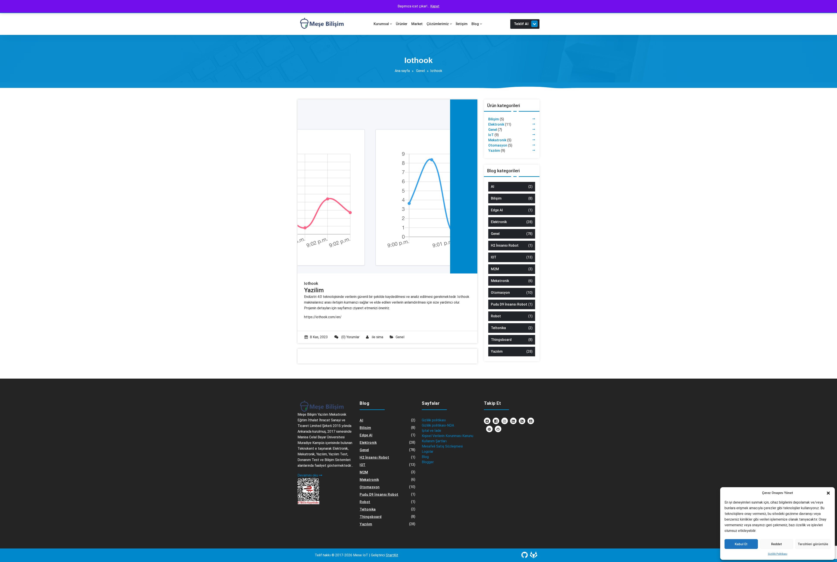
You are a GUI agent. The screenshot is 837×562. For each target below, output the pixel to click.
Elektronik (496, 124)
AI (492, 186)
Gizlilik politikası (434, 420)
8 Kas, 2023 (319, 337)
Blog (425, 457)
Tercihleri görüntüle (813, 544)
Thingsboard (501, 340)
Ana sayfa (402, 71)
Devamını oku (308, 475)
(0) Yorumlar (349, 337)
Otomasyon (497, 145)
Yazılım (494, 151)
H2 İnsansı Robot (505, 245)
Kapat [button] (434, 6)
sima (379, 337)
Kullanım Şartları (434, 441)
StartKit (392, 555)
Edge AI (497, 210)
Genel (420, 71)
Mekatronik (497, 140)
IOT (493, 257)
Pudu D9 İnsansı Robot (509, 304)
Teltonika (498, 328)
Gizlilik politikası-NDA (438, 425)
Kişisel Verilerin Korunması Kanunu (447, 436)
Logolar (427, 451)
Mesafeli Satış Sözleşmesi (442, 446)
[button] (828, 493)
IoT (491, 135)
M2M (495, 269)
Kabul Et (741, 544)
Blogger (428, 462)
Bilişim (493, 119)
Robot (496, 316)
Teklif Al (521, 24)
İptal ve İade (431, 431)
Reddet (776, 544)
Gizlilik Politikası (777, 553)
